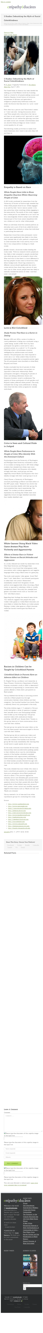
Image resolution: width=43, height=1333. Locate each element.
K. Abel (8, 85)
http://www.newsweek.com (18, 806)
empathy (7, 832)
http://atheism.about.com (17, 811)
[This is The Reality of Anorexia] (33, 1261)
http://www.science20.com (17, 824)
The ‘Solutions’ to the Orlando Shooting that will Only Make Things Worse (30, 1218)
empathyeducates (11, 1208)
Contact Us (17, 1301)
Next (11, 32)
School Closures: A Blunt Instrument (29, 1242)
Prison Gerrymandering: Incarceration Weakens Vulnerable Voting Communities (30, 1207)
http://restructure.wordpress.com (19, 813)
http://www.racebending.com (18, 804)
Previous (7, 32)
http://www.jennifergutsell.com (19, 815)
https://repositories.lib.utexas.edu (19, 808)
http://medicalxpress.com (17, 817)
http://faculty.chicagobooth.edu (19, 828)
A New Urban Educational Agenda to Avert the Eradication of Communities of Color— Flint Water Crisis (31, 1227)
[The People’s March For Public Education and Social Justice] (26, 1276)
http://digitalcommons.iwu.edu (18, 826)
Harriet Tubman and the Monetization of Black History (31, 1237)
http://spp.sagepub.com (16, 821)
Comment (7, 1112)
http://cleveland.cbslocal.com (18, 819)
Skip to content (6, 2)
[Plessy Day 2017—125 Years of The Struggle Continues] (26, 1261)
